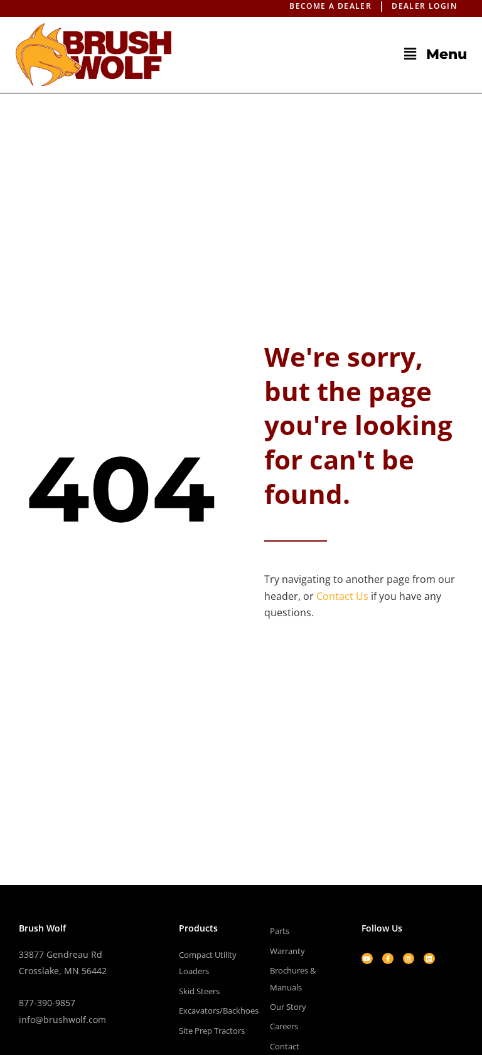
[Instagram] (408, 958)
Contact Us (342, 596)
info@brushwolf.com (62, 1020)
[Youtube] (367, 958)
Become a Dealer (330, 6)
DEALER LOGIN (424, 6)
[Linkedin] (429, 958)
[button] (331, 54)
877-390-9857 (47, 1003)
